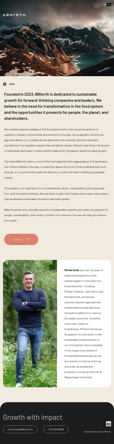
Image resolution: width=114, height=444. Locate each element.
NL (104, 4)
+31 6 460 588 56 (56, 429)
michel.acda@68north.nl (20, 429)
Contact (17, 239)
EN (109, 4)
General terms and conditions (97, 431)
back (12, 84)
